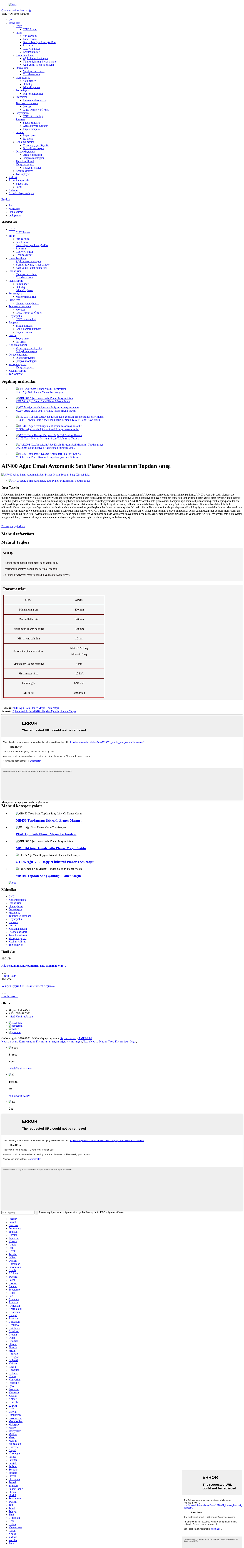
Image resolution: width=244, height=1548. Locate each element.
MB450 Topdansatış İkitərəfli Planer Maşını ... (49, 820)
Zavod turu (22, 183)
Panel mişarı (30, 39)
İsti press (28, 138)
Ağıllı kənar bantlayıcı (35, 58)
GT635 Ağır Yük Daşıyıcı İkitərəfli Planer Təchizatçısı (55, 862)
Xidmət (13, 177)
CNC (19, 26)
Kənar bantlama (25, 55)
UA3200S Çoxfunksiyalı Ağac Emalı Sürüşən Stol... (45, 447)
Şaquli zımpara (31, 122)
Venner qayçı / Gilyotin (36, 145)
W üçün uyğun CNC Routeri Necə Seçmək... (28, 985)
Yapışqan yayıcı (25, 164)
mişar (19, 32)
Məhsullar (14, 22)
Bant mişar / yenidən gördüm (39, 42)
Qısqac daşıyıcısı (25, 151)
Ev (10, 19)
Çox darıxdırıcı (31, 74)
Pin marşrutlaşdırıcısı (34, 100)
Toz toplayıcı (23, 174)
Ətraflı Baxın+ (9, 975)
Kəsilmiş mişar (31, 51)
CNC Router (30, 29)
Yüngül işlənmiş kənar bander (40, 61)
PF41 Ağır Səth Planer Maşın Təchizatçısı (39, 392)
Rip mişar (28, 45)
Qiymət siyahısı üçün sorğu (16, 10)
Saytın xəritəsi (68, 1038)
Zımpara (20, 119)
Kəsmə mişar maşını (47, 1041)
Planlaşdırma (23, 77)
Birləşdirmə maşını (33, 148)
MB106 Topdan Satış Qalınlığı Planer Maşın (48, 876)
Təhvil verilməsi (25, 161)
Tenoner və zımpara (27, 103)
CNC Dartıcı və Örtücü (36, 109)
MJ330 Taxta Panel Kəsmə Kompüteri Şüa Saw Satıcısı (47, 457)
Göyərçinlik (22, 112)
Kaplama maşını (25, 141)
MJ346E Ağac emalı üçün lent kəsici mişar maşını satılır (47, 429)
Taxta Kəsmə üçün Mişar (122, 1041)
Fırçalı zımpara (31, 129)
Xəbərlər (13, 190)
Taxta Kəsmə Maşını (95, 1041)
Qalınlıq (27, 84)
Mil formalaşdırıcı (33, 93)
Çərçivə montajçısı (33, 157)
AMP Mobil (85, 1038)
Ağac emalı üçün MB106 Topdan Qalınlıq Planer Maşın (44, 711)
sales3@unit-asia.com (21, 1016)
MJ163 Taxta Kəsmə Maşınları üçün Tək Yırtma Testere (47, 438)
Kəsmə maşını (9, 1041)
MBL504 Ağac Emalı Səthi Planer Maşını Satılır (43, 401)
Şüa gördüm (30, 35)
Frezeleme (21, 96)
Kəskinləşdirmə (24, 170)
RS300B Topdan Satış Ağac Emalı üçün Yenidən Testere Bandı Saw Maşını (58, 419)
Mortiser (27, 106)
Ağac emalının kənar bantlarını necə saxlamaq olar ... (33, 965)
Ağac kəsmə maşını (71, 1041)
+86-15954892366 (19, 1095)
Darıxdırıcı (22, 67)
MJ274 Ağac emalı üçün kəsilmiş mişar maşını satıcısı (46, 410)
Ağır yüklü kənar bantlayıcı (38, 64)
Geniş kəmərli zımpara (35, 125)
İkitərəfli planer (31, 87)
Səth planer (29, 80)
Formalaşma (22, 90)
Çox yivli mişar (31, 48)
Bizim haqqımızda (19, 180)
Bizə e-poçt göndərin (13, 526)
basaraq (20, 132)
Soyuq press (30, 135)
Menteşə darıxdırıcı (33, 71)
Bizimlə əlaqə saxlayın (21, 193)
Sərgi (19, 186)
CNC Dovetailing (33, 116)
